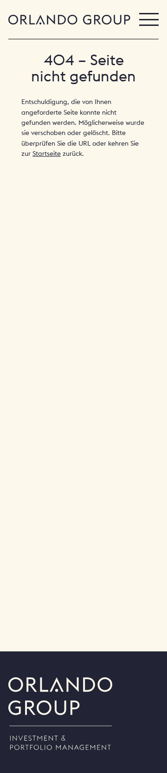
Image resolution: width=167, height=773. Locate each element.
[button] (149, 19)
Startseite (46, 153)
